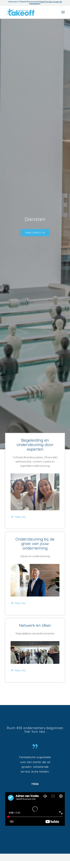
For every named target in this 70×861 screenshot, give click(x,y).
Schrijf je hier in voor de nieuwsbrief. (45, 2)
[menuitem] (63, 12)
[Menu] (63, 12)
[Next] (57, 759)
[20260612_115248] (35, 491)
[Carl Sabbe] (35, 580)
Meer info (20, 517)
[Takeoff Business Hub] (29, 12)
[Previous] (12, 759)
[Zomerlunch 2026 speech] (35, 652)
